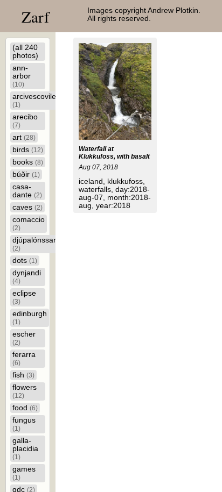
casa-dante (27, 191)
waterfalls (95, 190)
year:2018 (113, 206)
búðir (26, 174)
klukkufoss (125, 181)
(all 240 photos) (25, 52)
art (24, 137)
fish (23, 375)
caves (27, 207)
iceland (91, 181)
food (25, 408)
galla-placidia (25, 448)
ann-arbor (21, 76)
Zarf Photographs (60, 26)
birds (27, 150)
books (27, 162)
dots (24, 260)
